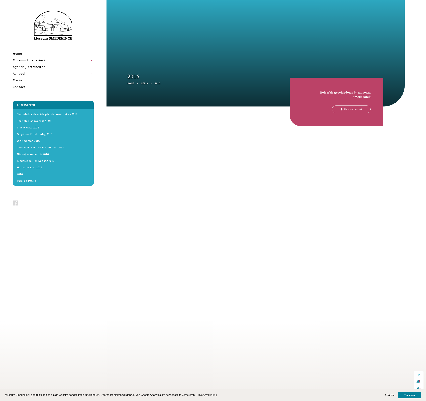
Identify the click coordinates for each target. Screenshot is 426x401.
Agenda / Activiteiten (29, 67)
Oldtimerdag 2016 (28, 141)
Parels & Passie (26, 181)
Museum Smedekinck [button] (29, 60)
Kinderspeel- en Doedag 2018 (35, 161)
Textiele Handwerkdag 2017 (35, 121)
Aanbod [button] (19, 73)
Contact (19, 87)
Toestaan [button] (409, 395)
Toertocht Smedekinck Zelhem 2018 (40, 147)
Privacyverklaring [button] (207, 395)
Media (17, 80)
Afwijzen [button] (390, 395)
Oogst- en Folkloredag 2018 (34, 134)
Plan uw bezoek (351, 109)
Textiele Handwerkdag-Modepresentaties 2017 (47, 114)
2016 (20, 174)
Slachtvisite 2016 (28, 127)
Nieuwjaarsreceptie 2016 (33, 154)
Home (17, 53)
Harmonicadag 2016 (29, 167)
